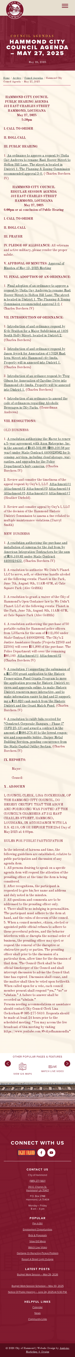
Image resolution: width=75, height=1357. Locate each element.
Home (6, 78)
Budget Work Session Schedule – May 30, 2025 (38, 1286)
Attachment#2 (14, 489)
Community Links (37, 1319)
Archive (17, 78)
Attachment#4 (59, 489)
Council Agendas (33, 78)
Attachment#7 (59, 493)
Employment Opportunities (37, 1229)
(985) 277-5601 (37, 1181)
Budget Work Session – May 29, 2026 (37, 1274)
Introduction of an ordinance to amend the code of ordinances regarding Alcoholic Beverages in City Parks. (36, 403)
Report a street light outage (37, 1259)
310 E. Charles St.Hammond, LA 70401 (37, 1188)
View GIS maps (37, 1241)
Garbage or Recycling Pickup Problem (37, 1253)
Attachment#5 (14, 493)
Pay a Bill (37, 1223)
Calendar (37, 1307)
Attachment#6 (37, 493)
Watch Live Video (37, 1247)
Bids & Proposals (37, 1235)
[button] (7, 1070)
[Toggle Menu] (65, 6)
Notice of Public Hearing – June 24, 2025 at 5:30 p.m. (37, 1292)
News (37, 1313)
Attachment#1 (60, 484)
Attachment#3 (37, 489)
